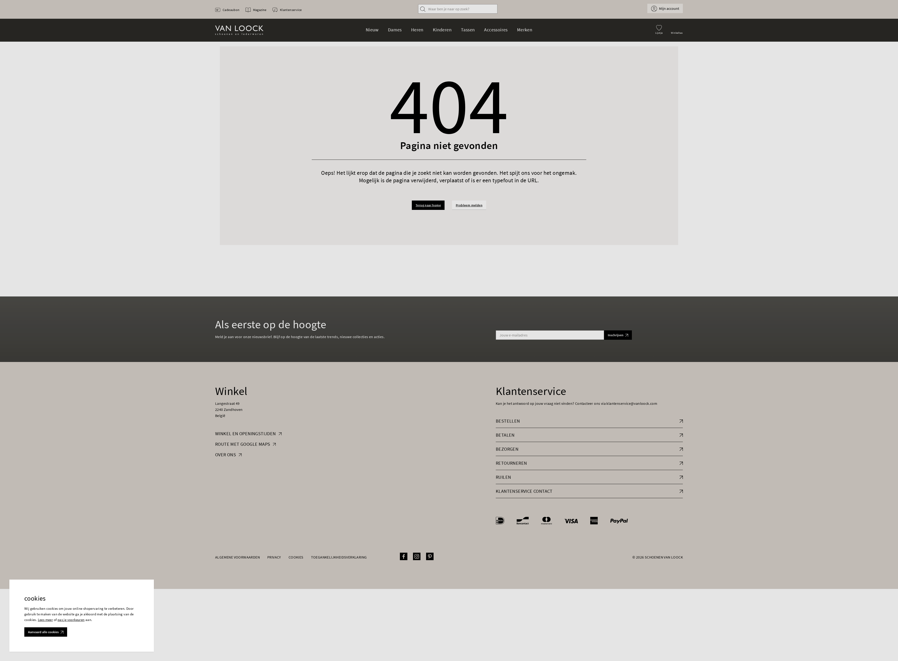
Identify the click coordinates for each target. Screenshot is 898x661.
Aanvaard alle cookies (43, 632)
